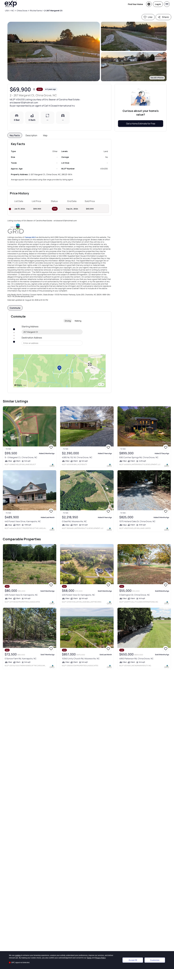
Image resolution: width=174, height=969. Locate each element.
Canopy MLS (30, 237)
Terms (89, 958)
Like (150, 17)
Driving (68, 320)
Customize (154, 960)
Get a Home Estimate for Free (140, 123)
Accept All (133, 960)
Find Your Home (135, 4)
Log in (158, 4)
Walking (78, 320)
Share (165, 17)
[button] (53, 51)
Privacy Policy (100, 958)
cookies (18, 955)
